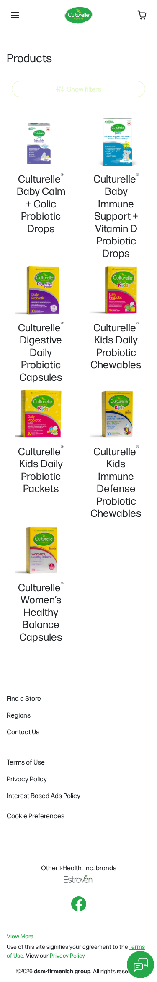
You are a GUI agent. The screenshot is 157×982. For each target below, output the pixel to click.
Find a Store (24, 698)
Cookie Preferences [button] (35, 815)
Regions (19, 714)
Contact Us (23, 731)
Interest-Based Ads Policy (43, 795)
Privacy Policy (27, 778)
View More (20, 936)
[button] (15, 15)
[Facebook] (79, 904)
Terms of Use (26, 761)
